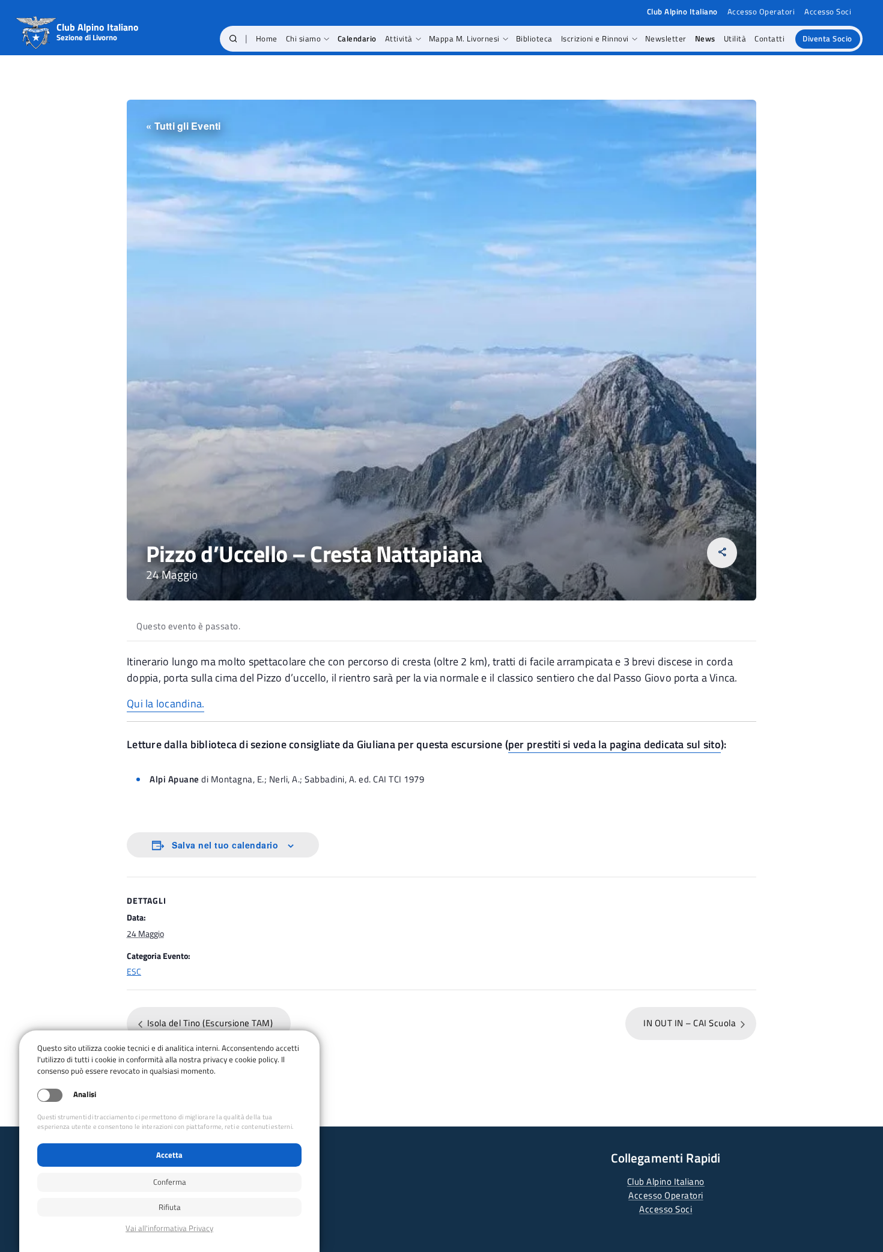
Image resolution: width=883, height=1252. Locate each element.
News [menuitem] (705, 38)
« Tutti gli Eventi (183, 126)
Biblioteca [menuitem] (534, 38)
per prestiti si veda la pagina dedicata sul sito (614, 744)
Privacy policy (169, 1228)
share (722, 552)
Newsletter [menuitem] (666, 38)
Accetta (169, 1155)
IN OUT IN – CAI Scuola (690, 1023)
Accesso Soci (827, 11)
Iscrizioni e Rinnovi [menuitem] (595, 38)
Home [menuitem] (267, 38)
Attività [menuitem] (399, 38)
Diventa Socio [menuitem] (827, 38)
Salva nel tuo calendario (225, 845)
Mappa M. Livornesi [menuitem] (464, 38)
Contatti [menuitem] (769, 38)
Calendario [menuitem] (357, 38)
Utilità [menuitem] (735, 38)
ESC (134, 971)
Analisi (84, 1094)
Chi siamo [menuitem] (303, 38)
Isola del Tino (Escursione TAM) (209, 1023)
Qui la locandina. (165, 703)
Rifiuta (170, 1207)
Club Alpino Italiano (666, 1181)
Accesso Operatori (761, 11)
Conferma (169, 1182)
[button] (233, 39)
